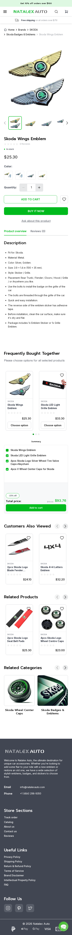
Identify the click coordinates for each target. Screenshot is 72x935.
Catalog (8, 822)
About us (9, 826)
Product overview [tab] (15, 231)
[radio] (5, 144)
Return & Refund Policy (17, 866)
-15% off (13, 495)
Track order (10, 817)
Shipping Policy (13, 861)
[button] (19, 401)
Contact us (10, 831)
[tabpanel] (36, 283)
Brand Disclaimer (14, 875)
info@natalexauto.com (32, 787)
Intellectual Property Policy (19, 880)
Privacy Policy (12, 856)
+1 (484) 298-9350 (30, 793)
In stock (10, 149)
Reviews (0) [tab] (37, 231)
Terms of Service (14, 870)
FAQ (6, 884)
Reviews (9, 835)
